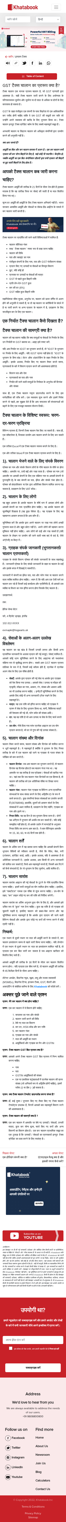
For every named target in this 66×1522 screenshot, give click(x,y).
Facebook (18, 1438)
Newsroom (43, 1455)
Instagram (18, 1457)
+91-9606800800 (33, 1416)
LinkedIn (17, 1467)
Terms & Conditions (33, 1506)
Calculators (43, 1480)
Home (40, 1437)
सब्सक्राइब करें (33, 1367)
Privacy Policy (33, 1513)
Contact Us (43, 1489)
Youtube (17, 1477)
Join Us (41, 1463)
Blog (38, 1472)
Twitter (15, 1447)
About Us (42, 1446)
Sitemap (33, 1517)
